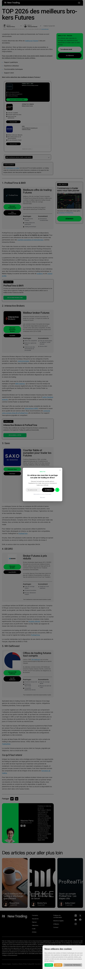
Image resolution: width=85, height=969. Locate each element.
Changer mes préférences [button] (73, 965)
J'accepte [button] (49, 965)
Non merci (42, 497)
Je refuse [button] (58, 965)
